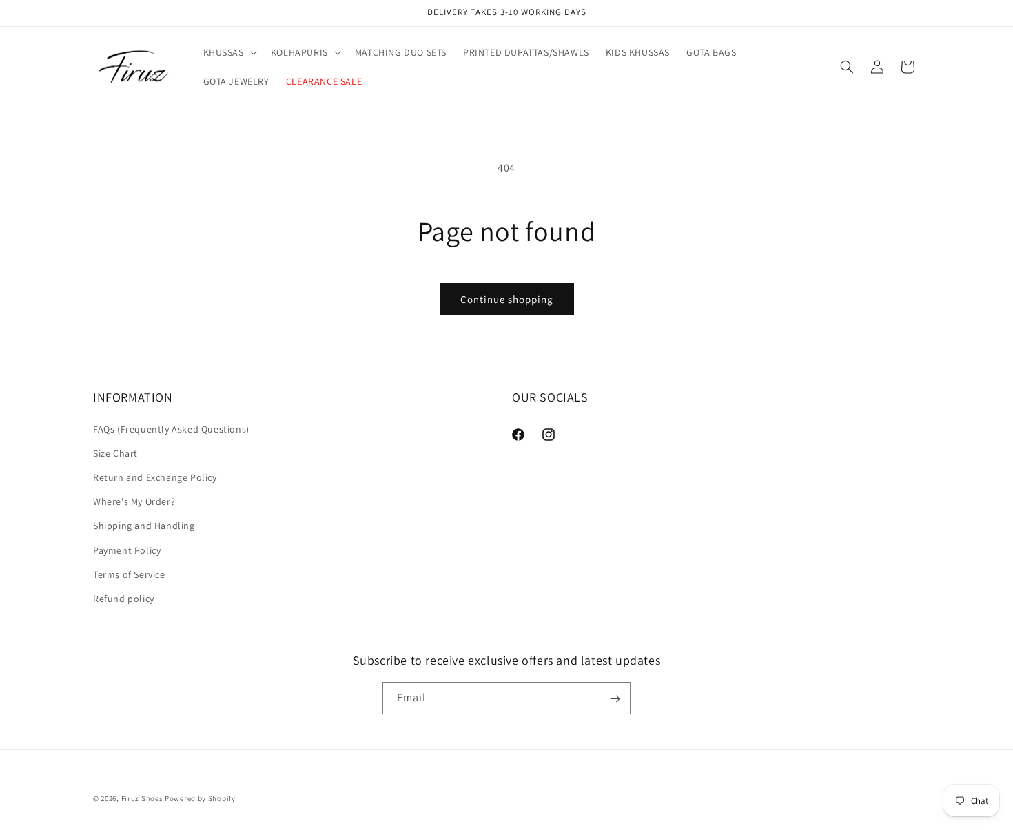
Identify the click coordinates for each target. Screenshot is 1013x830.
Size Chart (115, 453)
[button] (229, 52)
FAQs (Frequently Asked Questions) (171, 429)
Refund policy (123, 598)
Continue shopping (506, 299)
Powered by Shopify (200, 798)
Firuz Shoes (143, 798)
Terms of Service (129, 574)
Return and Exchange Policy (155, 477)
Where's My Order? (134, 501)
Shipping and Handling (144, 525)
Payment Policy (127, 550)
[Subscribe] (615, 699)
